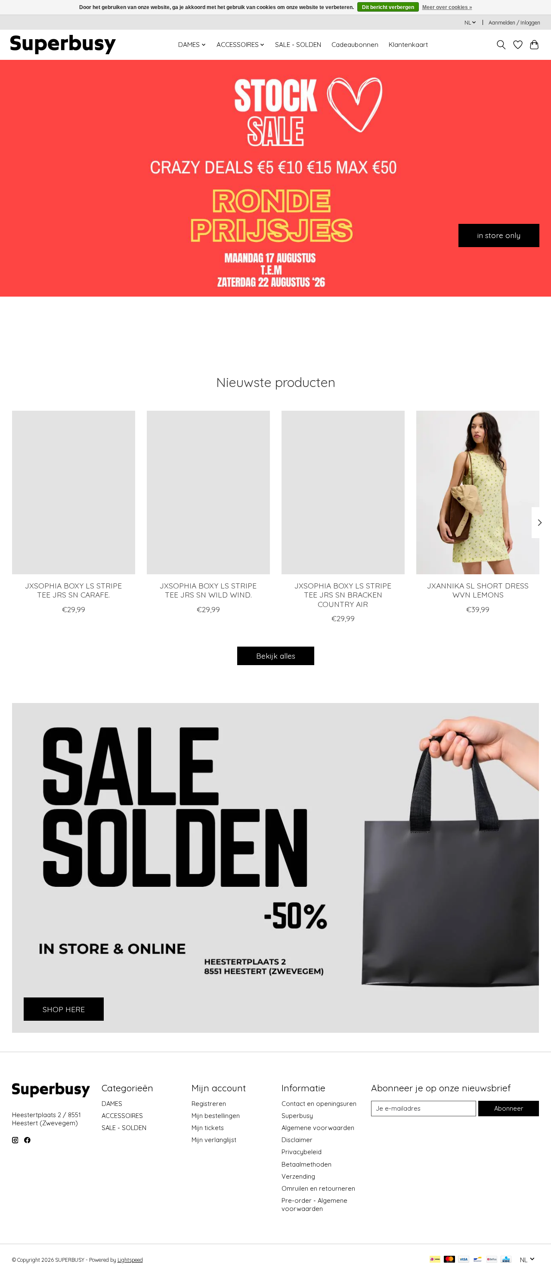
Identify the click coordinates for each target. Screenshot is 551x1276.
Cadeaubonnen (354, 44)
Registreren (209, 1103)
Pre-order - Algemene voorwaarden (314, 1204)
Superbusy (297, 1116)
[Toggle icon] (501, 45)
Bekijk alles (275, 655)
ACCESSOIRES (122, 1116)
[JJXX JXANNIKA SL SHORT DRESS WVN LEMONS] (477, 492)
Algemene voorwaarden (318, 1128)
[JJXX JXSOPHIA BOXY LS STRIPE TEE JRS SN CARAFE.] (73, 492)
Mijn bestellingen (216, 1116)
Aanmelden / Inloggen (514, 22)
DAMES (112, 1103)
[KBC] (506, 1260)
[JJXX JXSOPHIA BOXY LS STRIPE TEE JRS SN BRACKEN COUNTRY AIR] (343, 492)
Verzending (298, 1176)
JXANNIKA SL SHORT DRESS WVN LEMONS (478, 590)
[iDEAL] (435, 1260)
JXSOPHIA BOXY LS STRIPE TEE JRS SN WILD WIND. (208, 590)
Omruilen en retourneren (318, 1188)
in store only (498, 235)
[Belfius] (491, 1260)
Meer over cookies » (447, 7)
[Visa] (463, 1260)
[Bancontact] (477, 1260)
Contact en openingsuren (319, 1103)
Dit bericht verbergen (388, 7)
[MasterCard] (449, 1260)
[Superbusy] (63, 44)
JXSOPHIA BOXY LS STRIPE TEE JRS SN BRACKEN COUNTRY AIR (342, 595)
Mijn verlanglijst (214, 1140)
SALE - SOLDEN (298, 44)
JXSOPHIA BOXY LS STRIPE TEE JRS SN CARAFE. (73, 590)
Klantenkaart (408, 44)
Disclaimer (297, 1140)
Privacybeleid (302, 1152)
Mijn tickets (208, 1128)
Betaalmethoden (306, 1164)
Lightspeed (130, 1260)
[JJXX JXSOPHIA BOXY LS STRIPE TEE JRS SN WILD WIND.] (208, 492)
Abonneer (508, 1108)
